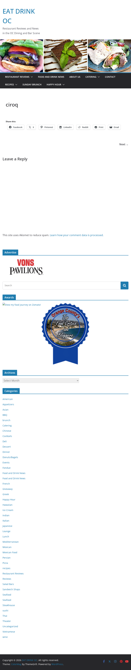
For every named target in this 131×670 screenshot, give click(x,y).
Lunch (6, 536)
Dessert (7, 446)
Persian (7, 557)
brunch (6, 420)
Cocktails (7, 436)
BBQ (5, 414)
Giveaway (8, 488)
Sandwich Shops (11, 589)
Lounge (6, 531)
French (6, 483)
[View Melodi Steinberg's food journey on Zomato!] (22, 304)
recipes (6, 568)
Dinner (6, 451)
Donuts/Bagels (10, 457)
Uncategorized (10, 626)
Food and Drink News (51, 76)
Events (6, 462)
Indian (6, 515)
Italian (6, 520)
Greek (6, 494)
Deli (5, 441)
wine (5, 636)
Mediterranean (11, 541)
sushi (5, 610)
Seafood (7, 594)
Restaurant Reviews (17, 76)
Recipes (9, 84)
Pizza (5, 562)
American (8, 399)
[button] (31, 77)
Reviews (7, 578)
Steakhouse (9, 605)
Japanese (7, 525)
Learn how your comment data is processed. (77, 235)
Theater (7, 621)
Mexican (7, 547)
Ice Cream (8, 510)
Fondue (7, 467)
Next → (123, 144)
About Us (74, 76)
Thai (5, 615)
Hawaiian (7, 504)
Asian (5, 409)
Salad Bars (8, 584)
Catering (90, 76)
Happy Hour (54, 84)
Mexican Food (10, 552)
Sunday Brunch (32, 84)
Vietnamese (9, 631)
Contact (110, 76)
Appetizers (8, 404)
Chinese (7, 430)
